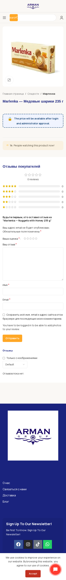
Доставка (9, 495)
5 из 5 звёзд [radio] (36, 238)
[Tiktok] (37, 544)
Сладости (33, 93)
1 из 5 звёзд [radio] (24, 238)
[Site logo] (33, 6)
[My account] (61, 17)
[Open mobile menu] (4, 17)
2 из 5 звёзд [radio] (27, 238)
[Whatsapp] (47, 544)
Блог (6, 502)
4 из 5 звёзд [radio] (33, 238)
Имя (6, 285)
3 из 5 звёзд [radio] (30, 238)
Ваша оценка (11, 238)
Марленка (49, 93)
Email (6, 299)
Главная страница (13, 93)
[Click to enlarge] (9, 80)
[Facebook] (18, 544)
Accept (33, 573)
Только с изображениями (21, 358)
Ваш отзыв (10, 244)
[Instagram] (28, 544)
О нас (6, 483)
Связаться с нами (15, 489)
